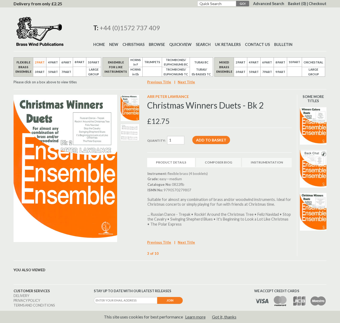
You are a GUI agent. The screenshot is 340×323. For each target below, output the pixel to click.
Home (99, 44)
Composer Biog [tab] (218, 162)
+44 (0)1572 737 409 (130, 28)
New (113, 44)
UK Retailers (228, 44)
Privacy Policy (27, 300)
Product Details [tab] (171, 162)
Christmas (133, 44)
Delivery (21, 296)
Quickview (180, 44)
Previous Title (159, 82)
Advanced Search (268, 3)
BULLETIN (283, 44)
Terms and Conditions (34, 305)
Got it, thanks (224, 316)
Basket (297, 3)
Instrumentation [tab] (267, 162)
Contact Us (257, 44)
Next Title (186, 82)
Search (203, 44)
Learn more (195, 316)
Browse (157, 44)
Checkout (317, 3)
